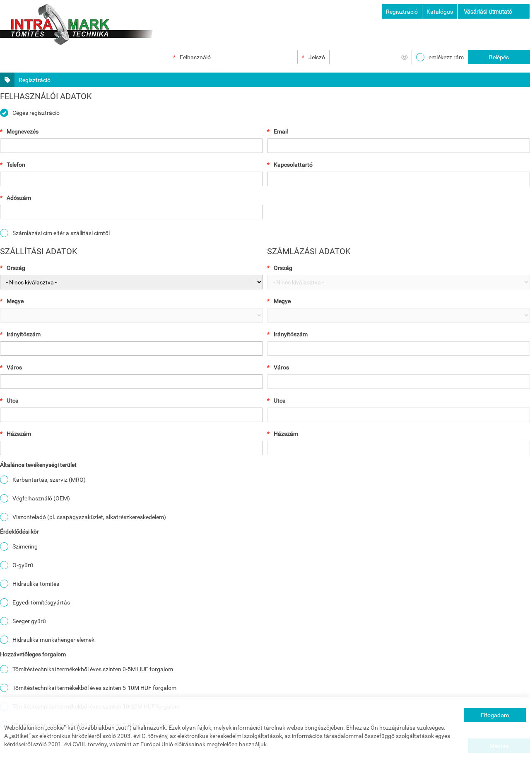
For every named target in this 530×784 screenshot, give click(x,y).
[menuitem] (494, 11)
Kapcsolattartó (293, 164)
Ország (16, 268)
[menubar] (494, 11)
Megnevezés (23, 131)
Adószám (19, 197)
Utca (13, 400)
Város (14, 367)
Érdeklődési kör (19, 531)
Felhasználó (195, 57)
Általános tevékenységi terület (38, 464)
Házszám (19, 433)
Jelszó (316, 57)
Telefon (16, 164)
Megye (15, 301)
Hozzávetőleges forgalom (33, 654)
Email (281, 131)
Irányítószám (24, 334)
